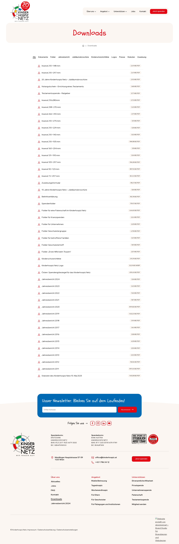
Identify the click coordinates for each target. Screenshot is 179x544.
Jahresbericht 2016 (91, 334)
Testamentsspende (140, 499)
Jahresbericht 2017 (91, 327)
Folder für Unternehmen (91, 224)
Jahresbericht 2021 (91, 300)
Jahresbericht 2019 (91, 313)
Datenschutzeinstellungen (67, 530)
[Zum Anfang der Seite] (175, 531)
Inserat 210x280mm (91, 100)
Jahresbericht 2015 (91, 341)
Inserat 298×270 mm (91, 107)
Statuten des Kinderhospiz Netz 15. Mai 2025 (91, 375)
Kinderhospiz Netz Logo (91, 265)
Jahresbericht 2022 (91, 293)
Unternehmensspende (141, 490)
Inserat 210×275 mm (91, 121)
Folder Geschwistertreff (91, 245)
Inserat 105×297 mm (91, 162)
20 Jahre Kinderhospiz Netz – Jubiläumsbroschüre (91, 79)
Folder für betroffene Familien (91, 238)
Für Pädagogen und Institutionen (105, 504)
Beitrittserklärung (91, 196)
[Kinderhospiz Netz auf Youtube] (109, 423)
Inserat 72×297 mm (91, 176)
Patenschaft (137, 495)
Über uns (90, 11)
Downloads (56, 499)
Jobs (133, 11)
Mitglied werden (139, 504)
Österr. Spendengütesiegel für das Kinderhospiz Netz (91, 272)
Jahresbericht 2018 (91, 320)
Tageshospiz (96, 485)
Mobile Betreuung (99, 481)
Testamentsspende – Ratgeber (91, 93)
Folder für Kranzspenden (91, 217)
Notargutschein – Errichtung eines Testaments (91, 86)
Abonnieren (126, 409)
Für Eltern (95, 495)
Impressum (31, 530)
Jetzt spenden (158, 11)
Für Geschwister (98, 499)
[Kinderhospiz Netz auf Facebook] (92, 423)
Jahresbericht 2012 (91, 362)
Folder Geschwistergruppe (91, 231)
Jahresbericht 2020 (91, 307)
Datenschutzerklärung (46, 530)
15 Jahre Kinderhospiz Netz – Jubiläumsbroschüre (91, 190)
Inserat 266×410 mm (91, 114)
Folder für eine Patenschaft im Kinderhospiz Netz (91, 210)
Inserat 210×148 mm (91, 66)
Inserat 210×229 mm (91, 127)
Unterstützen (119, 11)
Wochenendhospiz (99, 490)
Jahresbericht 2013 (91, 355)
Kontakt (143, 11)
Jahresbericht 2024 (91, 279)
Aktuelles (55, 481)
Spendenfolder (91, 203)
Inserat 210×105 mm (91, 141)
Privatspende (138, 485)
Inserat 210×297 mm (91, 72)
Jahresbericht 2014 (91, 348)
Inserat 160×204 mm (91, 148)
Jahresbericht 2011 (91, 369)
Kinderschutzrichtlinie (91, 258)
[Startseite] (83, 46)
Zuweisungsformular (91, 183)
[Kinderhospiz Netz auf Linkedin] (103, 423)
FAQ (53, 490)
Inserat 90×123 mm (91, 169)
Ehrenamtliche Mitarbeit (142, 481)
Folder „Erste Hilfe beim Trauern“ (91, 251)
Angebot (104, 11)
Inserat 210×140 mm (91, 134)
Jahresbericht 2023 (91, 286)
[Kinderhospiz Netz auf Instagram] (98, 423)
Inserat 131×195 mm (91, 155)
